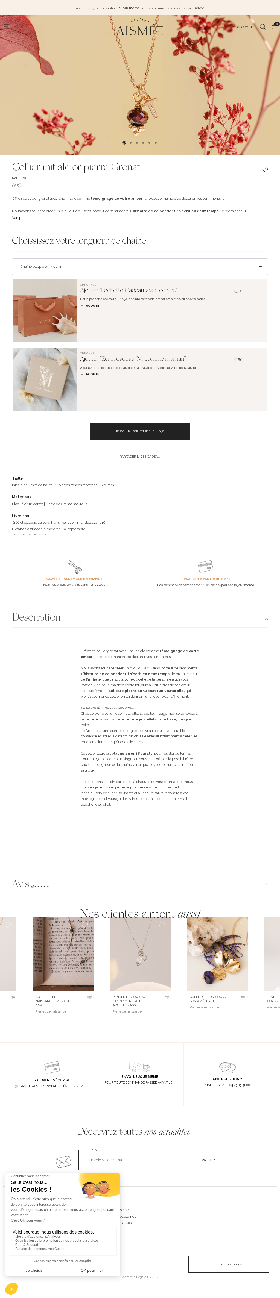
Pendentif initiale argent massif (129, 1001)
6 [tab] (156, 143)
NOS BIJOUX (108, 1204)
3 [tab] (137, 143)
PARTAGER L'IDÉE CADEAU (140, 456)
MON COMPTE (243, 27)
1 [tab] (124, 143)
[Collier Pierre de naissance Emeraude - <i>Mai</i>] (63, 954)
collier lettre (95, 753)
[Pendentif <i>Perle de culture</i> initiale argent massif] (140, 954)
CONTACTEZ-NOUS (229, 1264)
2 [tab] (131, 143)
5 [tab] (149, 143)
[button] (140, 885)
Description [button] (36, 618)
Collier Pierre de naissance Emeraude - (55, 1001)
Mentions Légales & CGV (140, 1277)
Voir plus (19, 218)
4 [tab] (143, 143)
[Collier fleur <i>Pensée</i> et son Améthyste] (217, 954)
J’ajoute (92, 305)
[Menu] (6, 26)
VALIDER (208, 1160)
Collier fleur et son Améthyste (211, 999)
